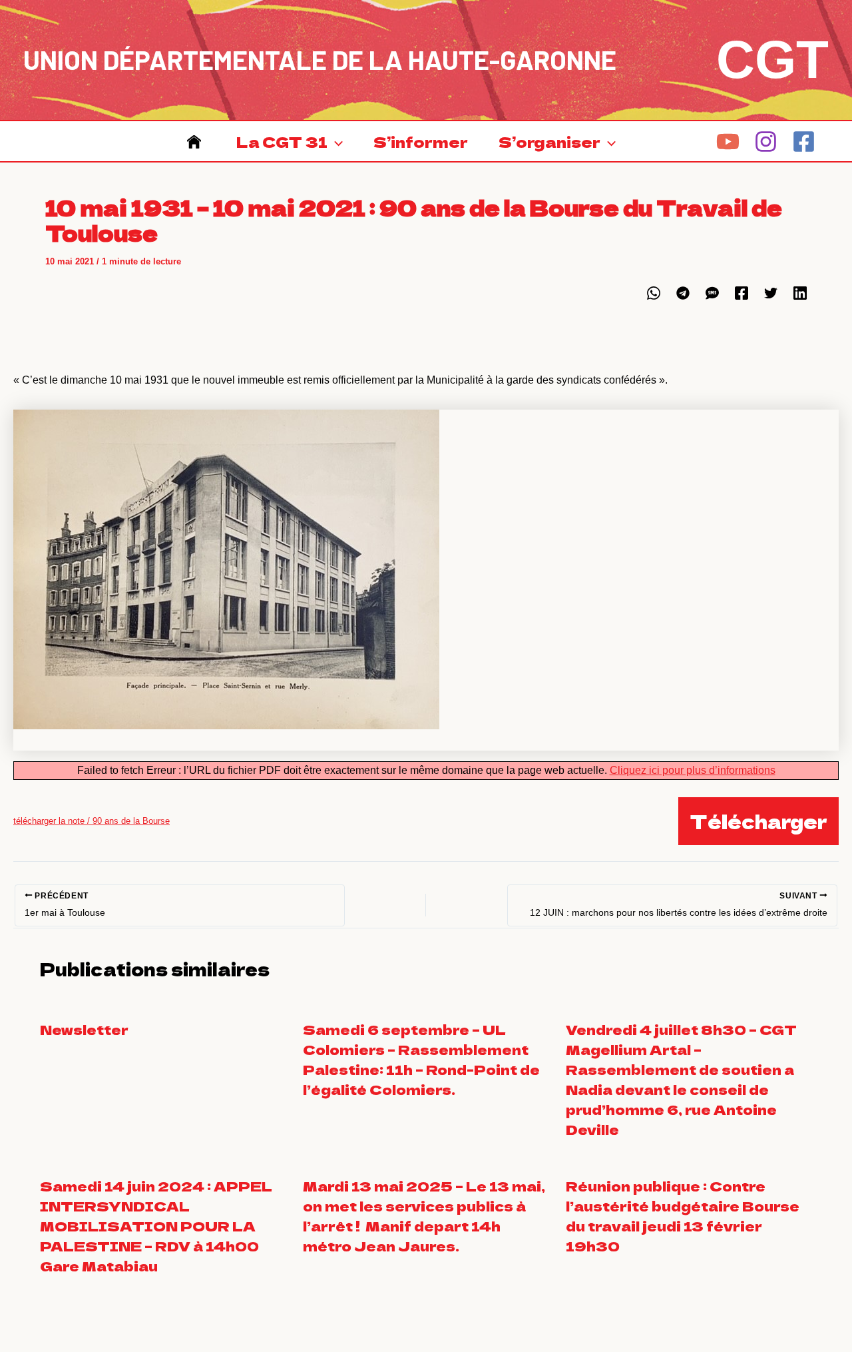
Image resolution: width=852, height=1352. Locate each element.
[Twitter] (770, 293)
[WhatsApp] (653, 293)
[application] (335, 141)
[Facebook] (803, 141)
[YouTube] (728, 141)
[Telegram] (683, 293)
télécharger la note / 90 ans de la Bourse (91, 821)
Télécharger (758, 821)
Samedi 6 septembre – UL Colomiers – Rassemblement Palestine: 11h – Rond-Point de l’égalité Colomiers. (421, 1059)
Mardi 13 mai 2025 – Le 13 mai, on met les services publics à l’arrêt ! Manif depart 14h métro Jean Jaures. (424, 1215)
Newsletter (84, 1029)
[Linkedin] (800, 293)
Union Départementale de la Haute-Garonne (319, 59)
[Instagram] (765, 141)
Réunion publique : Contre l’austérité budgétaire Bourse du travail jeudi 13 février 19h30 (682, 1215)
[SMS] (712, 293)
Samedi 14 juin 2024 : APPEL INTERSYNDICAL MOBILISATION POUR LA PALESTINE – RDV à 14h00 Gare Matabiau (156, 1225)
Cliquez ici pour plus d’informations (692, 770)
